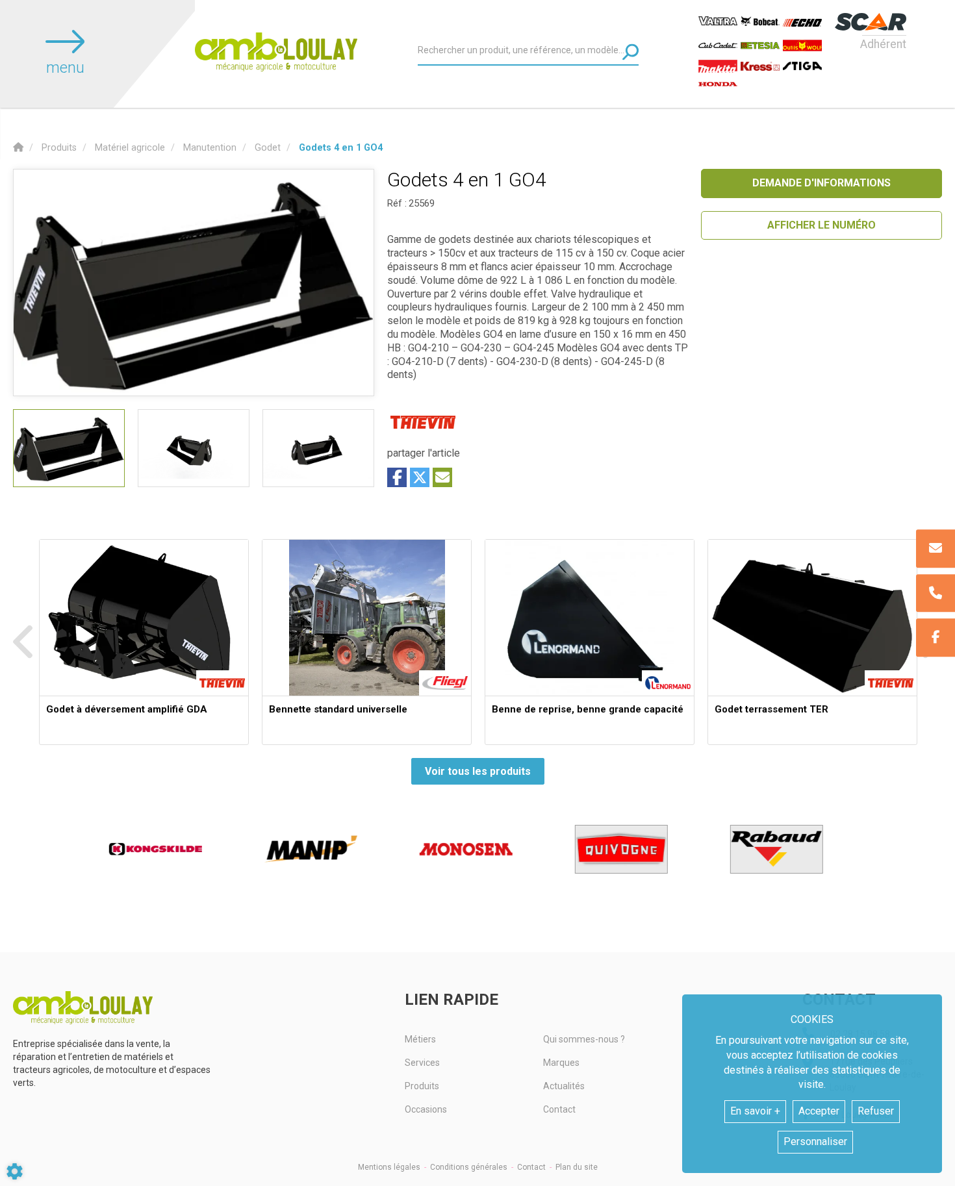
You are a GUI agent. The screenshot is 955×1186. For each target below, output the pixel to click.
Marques (561, 1062)
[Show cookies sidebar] (14, 1171)
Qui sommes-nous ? (584, 1039)
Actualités (564, 1086)
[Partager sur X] (419, 477)
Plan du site (576, 1167)
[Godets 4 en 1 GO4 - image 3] (318, 448)
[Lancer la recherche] (630, 52)
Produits (422, 1086)
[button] (341, 147)
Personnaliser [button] (815, 1141)
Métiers (420, 1039)
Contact (559, 1109)
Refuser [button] (876, 1111)
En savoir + (755, 1111)
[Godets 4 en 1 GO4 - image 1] (69, 448)
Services (422, 1062)
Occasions (426, 1109)
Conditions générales (468, 1167)
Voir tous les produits (478, 771)
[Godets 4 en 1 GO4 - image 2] (193, 448)
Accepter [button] (818, 1111)
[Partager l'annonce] (442, 477)
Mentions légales (389, 1167)
